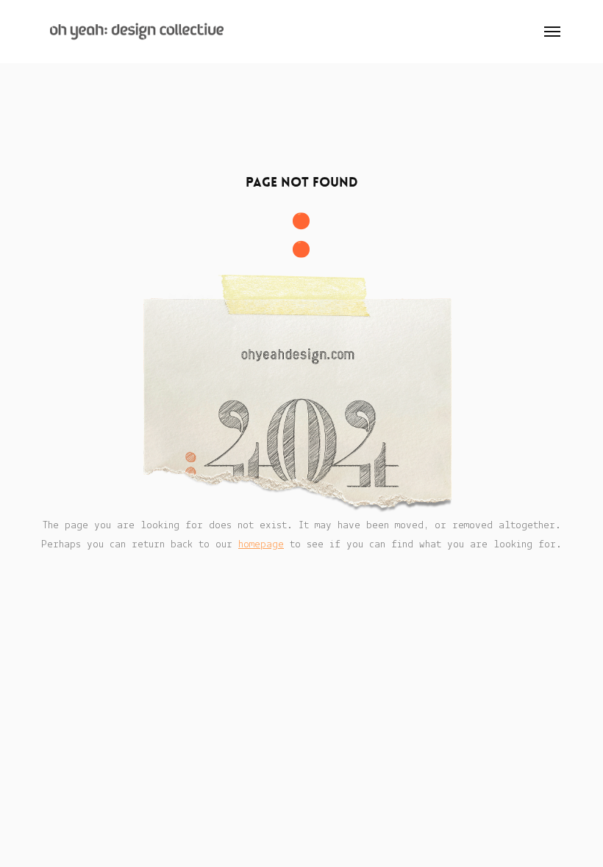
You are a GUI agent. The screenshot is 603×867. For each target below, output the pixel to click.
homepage (261, 544)
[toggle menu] (552, 31)
